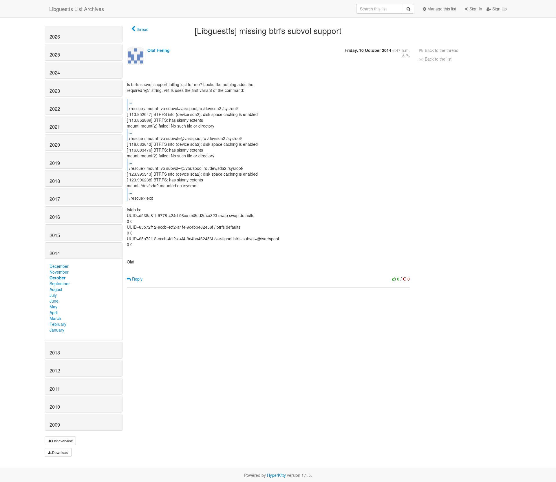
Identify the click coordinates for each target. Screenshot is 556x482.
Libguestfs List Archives (76, 8)
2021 (55, 126)
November (59, 272)
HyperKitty (276, 475)
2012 (55, 370)
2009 (55, 424)
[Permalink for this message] (408, 55)
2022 (55, 108)
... (130, 102)
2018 (55, 180)
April (54, 312)
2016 (55, 216)
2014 (55, 253)
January (57, 330)
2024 (55, 72)
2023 (55, 90)
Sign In (475, 9)
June (54, 301)
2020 (55, 144)
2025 (55, 54)
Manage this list (441, 9)
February (58, 324)
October (57, 278)
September (60, 283)
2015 (55, 235)
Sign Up (499, 9)
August (56, 289)
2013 (55, 352)
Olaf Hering (158, 50)
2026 (55, 36)
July (53, 295)
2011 (55, 388)
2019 (55, 162)
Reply (136, 279)
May (53, 307)
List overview (62, 440)
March (55, 318)
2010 (55, 406)
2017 (55, 198)
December (59, 266)
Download (59, 452)
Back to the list (437, 59)
